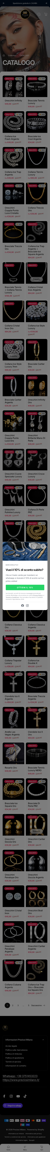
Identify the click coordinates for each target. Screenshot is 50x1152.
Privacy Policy (37, 595)
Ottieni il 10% (25, 587)
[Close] (43, 546)
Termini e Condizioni (12, 597)
